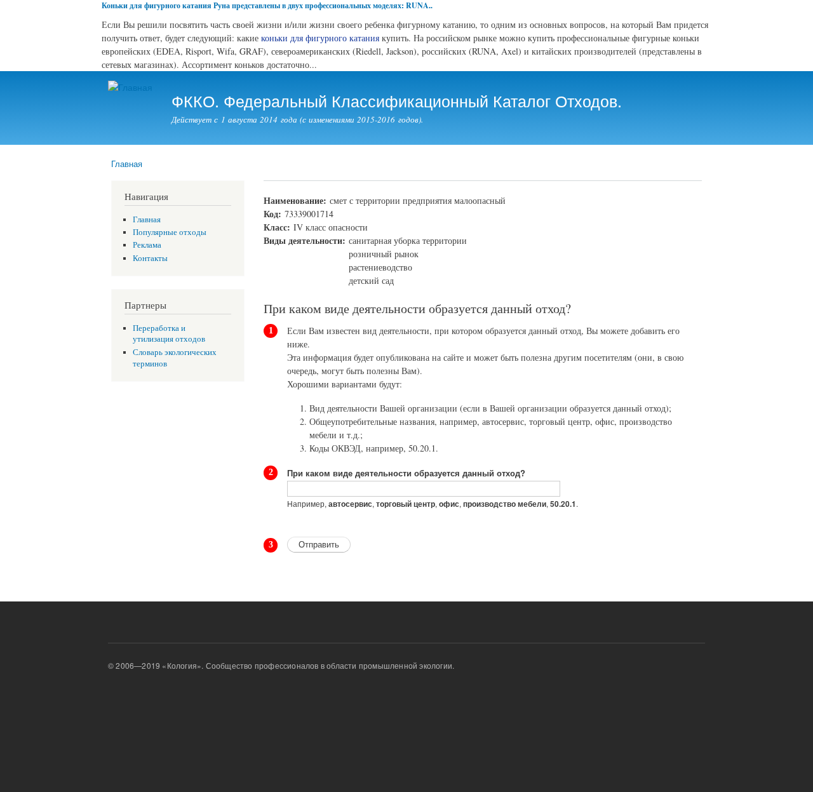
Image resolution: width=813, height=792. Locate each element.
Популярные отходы (169, 232)
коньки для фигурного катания (320, 38)
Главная (126, 164)
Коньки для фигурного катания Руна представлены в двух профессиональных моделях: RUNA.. (267, 5)
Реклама (147, 244)
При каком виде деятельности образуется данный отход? (406, 473)
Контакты (150, 258)
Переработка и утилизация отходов (169, 334)
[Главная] (132, 87)
